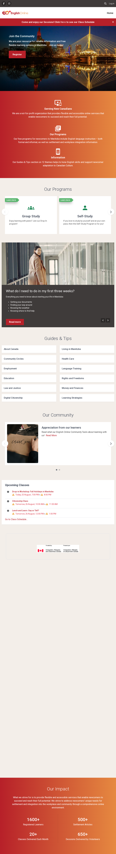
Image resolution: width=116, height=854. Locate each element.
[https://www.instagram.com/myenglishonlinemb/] (9, 3)
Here (63, 22)
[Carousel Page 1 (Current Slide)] (56, 470)
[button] (105, 3)
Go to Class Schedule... (16, 519)
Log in (111, 3)
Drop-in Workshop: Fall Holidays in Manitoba (32, 491)
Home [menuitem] (110, 13)
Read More (51, 435)
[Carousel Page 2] (59, 470)
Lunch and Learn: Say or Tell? (25, 510)
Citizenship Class (20, 501)
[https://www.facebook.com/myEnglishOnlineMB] (4, 3)
